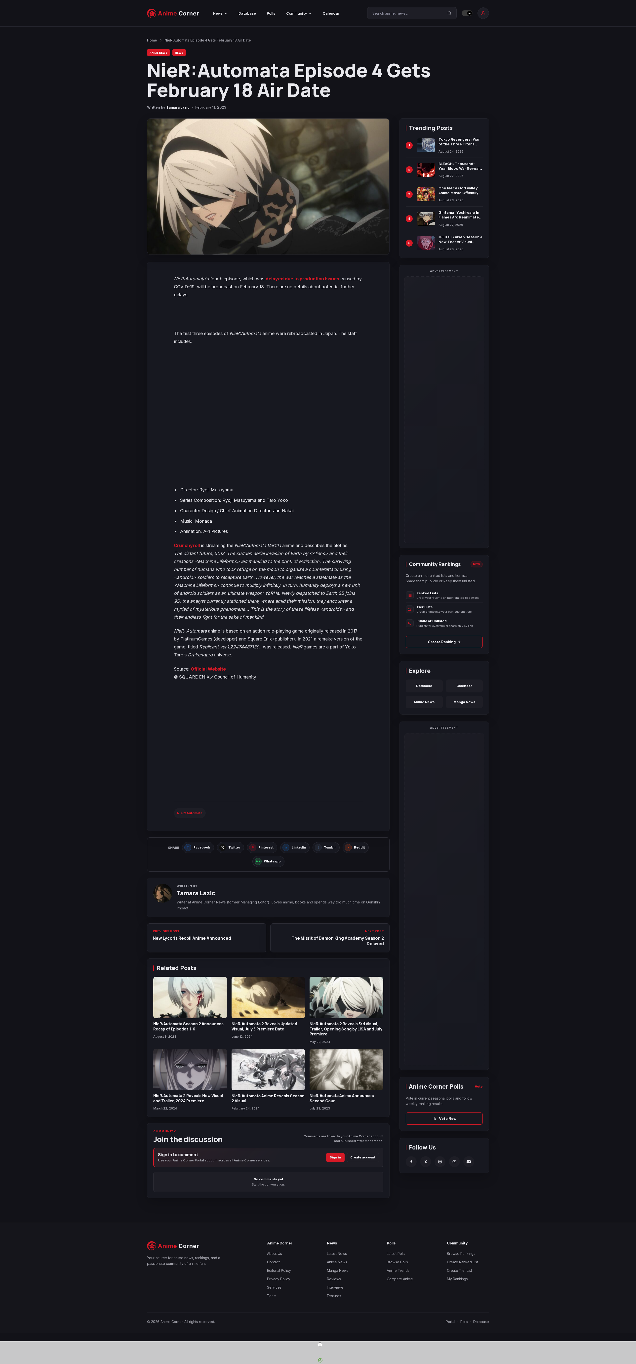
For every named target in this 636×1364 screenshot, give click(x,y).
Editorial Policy (279, 1270)
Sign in (335, 1157)
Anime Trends (398, 1270)
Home (152, 40)
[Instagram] (440, 1161)
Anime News (158, 52)
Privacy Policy (278, 1279)
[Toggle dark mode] (467, 13)
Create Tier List (459, 1270)
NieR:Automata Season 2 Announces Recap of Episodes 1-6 (188, 1026)
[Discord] (468, 1161)
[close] (320, 1344)
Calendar (331, 13)
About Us (274, 1253)
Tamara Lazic (178, 107)
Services (274, 1287)
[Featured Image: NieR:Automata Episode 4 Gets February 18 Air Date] (268, 187)
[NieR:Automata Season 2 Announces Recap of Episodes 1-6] (190, 997)
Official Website (208, 669)
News (179, 52)
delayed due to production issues (302, 278)
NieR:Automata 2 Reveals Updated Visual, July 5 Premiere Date (264, 1026)
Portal (450, 1322)
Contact (273, 1262)
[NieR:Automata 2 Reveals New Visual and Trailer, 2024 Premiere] (190, 1069)
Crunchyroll (187, 545)
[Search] (449, 13)
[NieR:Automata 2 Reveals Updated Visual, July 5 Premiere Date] (268, 997)
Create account (362, 1157)
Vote (479, 1086)
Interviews (335, 1287)
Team (271, 1296)
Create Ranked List (462, 1262)
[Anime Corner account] (483, 13)
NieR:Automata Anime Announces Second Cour (342, 1098)
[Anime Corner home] (173, 13)
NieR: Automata (189, 813)
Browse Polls (397, 1262)
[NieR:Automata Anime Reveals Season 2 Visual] (268, 1069)
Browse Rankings (461, 1253)
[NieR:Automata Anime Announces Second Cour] (346, 1069)
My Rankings (457, 1279)
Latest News (337, 1253)
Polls (271, 13)
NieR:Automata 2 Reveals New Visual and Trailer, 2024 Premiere (188, 1098)
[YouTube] (454, 1161)
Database (247, 13)
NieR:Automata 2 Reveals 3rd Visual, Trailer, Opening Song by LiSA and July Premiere (346, 1029)
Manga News (464, 702)
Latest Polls (396, 1253)
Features (334, 1296)
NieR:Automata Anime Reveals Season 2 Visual (268, 1098)
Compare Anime (400, 1279)
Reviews (334, 1279)
